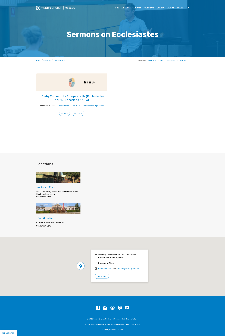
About (170, 8)
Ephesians (99, 106)
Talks (180, 8)
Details (64, 113)
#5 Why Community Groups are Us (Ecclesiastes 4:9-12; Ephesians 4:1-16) (71, 98)
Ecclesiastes (59, 60)
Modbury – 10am (45, 187)
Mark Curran (63, 106)
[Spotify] (120, 308)
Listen (79, 113)
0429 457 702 (104, 268)
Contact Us (119, 319)
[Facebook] (98, 308)
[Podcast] (112, 308)
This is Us (76, 106)
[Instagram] (105, 308)
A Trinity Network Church (112, 329)
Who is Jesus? (122, 8)
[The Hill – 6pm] (58, 212)
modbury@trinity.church (128, 268)
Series (151, 60)
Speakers (171, 60)
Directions (102, 276)
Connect (149, 8)
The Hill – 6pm (44, 218)
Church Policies (132, 319)
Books (161, 60)
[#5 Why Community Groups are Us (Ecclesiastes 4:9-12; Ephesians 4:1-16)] (71, 89)
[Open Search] (188, 8)
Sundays (137, 8)
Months (183, 60)
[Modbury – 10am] (58, 181)
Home (38, 60)
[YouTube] (127, 308)
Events (161, 8)
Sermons (47, 60)
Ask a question (8, 333)
